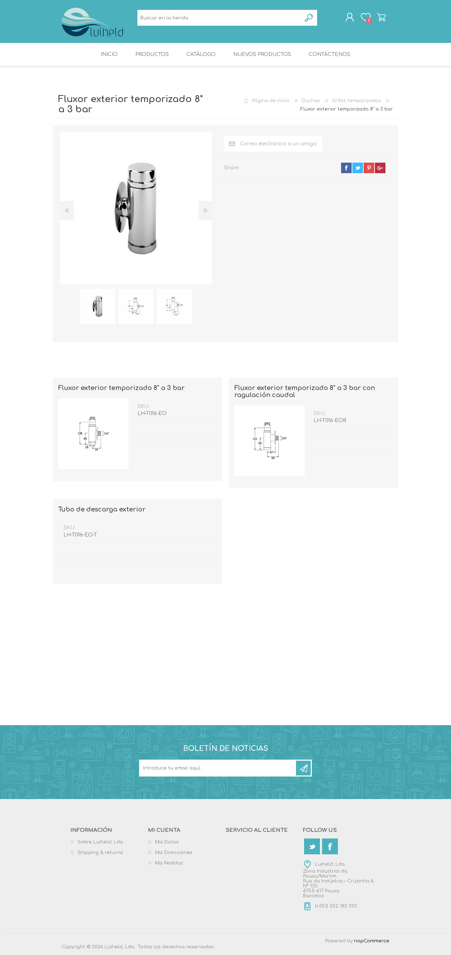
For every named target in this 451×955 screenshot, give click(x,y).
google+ (380, 168)
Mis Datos (167, 842)
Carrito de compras (381, 17)
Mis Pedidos (169, 863)
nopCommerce (371, 940)
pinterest (369, 168)
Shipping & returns (100, 852)
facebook (346, 168)
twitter (357, 168)
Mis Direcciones (173, 852)
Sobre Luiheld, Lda (100, 842)
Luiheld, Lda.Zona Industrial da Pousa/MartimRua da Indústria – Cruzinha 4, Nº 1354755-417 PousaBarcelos (339, 880)
